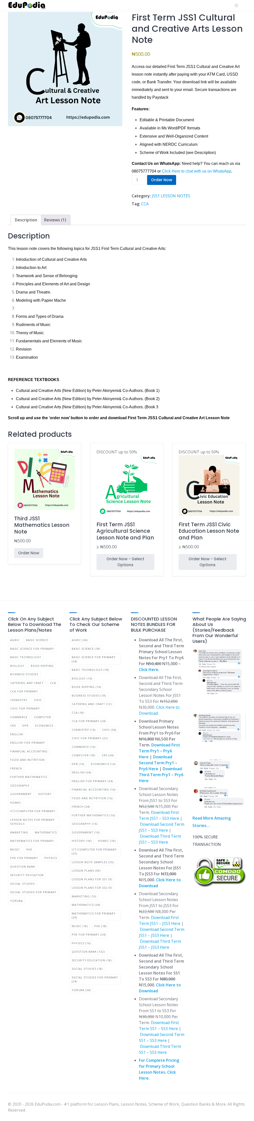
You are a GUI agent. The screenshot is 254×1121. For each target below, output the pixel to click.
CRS (13, 725)
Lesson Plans (86, 870)
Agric (15, 640)
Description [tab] (26, 220)
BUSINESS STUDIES (24, 674)
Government (21, 794)
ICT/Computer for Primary (32, 811)
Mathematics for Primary (32, 841)
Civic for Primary (25, 708)
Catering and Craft (27, 683)
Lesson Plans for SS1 (92, 879)
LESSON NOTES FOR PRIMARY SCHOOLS (32, 822)
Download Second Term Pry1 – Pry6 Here (158, 762)
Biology (17, 666)
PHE (29, 849)
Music (15, 849)
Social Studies (22, 883)
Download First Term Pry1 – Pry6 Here (159, 751)
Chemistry (19, 700)
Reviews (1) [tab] (55, 220)
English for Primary (27, 742)
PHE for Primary (24, 858)
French (16, 768)
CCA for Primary (24, 691)
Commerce (19, 717)
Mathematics (46, 832)
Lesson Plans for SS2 (92, 887)
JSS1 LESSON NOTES (171, 196)
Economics (44, 725)
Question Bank (22, 866)
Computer (42, 717)
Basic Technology (25, 657)
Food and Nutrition (27, 760)
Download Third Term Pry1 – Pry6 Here (161, 774)
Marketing (19, 832)
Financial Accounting (29, 751)
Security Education (27, 875)
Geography (20, 785)
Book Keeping (42, 666)
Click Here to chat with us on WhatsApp (196, 171)
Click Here (148, 669)
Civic (38, 700)
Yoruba (16, 901)
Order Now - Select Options (125, 562)
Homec (15, 802)
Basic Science (37, 640)
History (45, 794)
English (16, 734)
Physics (50, 858)
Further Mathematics (28, 777)
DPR (25, 725)
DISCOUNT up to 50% (125, 499)
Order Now (161, 180)
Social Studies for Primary (33, 892)
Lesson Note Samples (93, 862)
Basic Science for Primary (32, 648)
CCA (145, 203)
